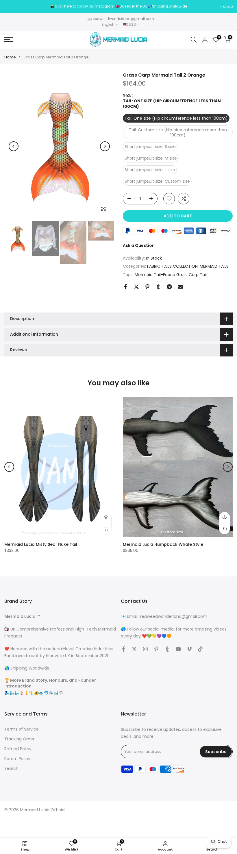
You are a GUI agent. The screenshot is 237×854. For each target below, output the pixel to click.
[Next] (105, 146)
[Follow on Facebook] (123, 649)
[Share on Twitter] (136, 286)
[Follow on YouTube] (178, 649)
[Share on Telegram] (169, 286)
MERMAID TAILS (214, 266)
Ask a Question (139, 245)
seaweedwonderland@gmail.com (123, 18)
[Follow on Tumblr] (167, 649)
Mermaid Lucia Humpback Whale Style (163, 544)
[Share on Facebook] (125, 286)
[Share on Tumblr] (158, 286)
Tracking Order (19, 739)
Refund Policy (18, 749)
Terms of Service (21, 729)
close (12, 6)
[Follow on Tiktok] (200, 649)
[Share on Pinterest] (147, 286)
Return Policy (17, 758)
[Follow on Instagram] (145, 649)
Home (10, 57)
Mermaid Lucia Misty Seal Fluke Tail (40, 544)
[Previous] (13, 146)
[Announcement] (118, 6)
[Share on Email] (180, 286)
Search (11, 768)
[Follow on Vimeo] (189, 649)
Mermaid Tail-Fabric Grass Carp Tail (171, 275)
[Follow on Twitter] (134, 649)
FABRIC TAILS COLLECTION (172, 266)
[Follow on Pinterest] (156, 649)
